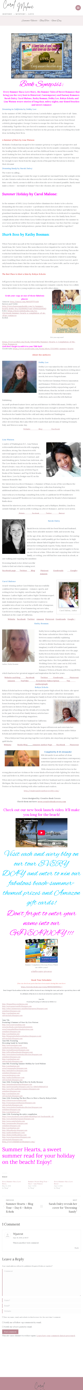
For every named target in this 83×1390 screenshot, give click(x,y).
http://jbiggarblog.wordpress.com (15, 1004)
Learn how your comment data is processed (56, 1335)
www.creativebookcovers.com (52, 801)
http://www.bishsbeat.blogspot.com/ (18, 1142)
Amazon (43, 574)
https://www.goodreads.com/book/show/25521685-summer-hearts (43, 348)
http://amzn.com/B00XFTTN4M (24, 301)
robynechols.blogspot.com (12, 1015)
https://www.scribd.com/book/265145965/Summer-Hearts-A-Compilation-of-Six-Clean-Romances (38, 343)
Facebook (51, 429)
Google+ (74, 570)
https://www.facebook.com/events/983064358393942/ (41, 987)
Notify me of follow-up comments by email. (22, 1322)
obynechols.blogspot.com (12, 1038)
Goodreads (58, 570)
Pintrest (44, 570)
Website (26, 429)
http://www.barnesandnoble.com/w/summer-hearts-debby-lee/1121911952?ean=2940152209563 (24, 307)
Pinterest (49, 619)
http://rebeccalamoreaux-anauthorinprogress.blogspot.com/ (25, 1009)
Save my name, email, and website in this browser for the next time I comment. (32, 1317)
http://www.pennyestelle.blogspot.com (17, 1006)
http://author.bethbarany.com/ (13, 1133)
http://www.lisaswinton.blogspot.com (16, 1137)
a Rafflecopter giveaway (41, 971)
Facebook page (9, 570)
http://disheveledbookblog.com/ (14, 1135)
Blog (36, 429)
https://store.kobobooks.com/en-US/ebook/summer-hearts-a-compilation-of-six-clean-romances (24, 313)
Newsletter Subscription (44, 681)
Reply (77, 1248)
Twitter (21, 570)
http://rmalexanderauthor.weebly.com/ (41, 791)
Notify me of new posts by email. (18, 1327)
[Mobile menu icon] (78, 7)
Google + (71, 619)
